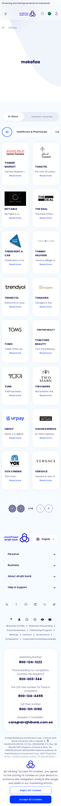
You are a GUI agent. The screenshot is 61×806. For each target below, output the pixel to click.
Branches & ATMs (15, 625)
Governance (42, 634)
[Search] (42, 13)
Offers (12, 28)
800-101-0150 (30, 709)
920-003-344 (30, 679)
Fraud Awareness (16, 630)
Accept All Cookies (30, 799)
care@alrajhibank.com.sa (30, 722)
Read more (15, 175)
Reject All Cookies (30, 790)
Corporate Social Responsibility (39, 639)
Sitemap (13, 634)
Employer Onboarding (40, 625)
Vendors (27, 634)
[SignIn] (56, 13)
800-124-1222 (30, 662)
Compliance (11, 639)
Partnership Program (41, 630)
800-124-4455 (30, 696)
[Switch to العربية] (49, 13)
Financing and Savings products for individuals (26, 3)
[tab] (13, 116)
